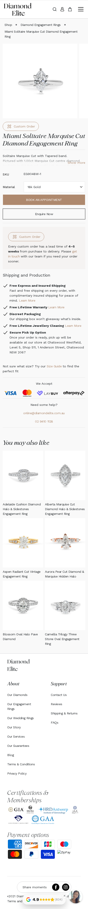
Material (9, 187)
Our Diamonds (17, 695)
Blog (10, 755)
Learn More (27, 300)
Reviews (56, 704)
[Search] (54, 9)
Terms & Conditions (21, 764)
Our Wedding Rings (20, 718)
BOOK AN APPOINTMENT (44, 200)
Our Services (16, 736)
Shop (8, 25)
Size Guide (54, 366)
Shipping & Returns (64, 713)
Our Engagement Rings (19, 706)
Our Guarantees (18, 746)
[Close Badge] (64, 895)
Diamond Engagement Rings (40, 25)
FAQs (54, 722)
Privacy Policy (16, 773)
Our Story (14, 727)
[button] (79, 9)
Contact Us (59, 695)
